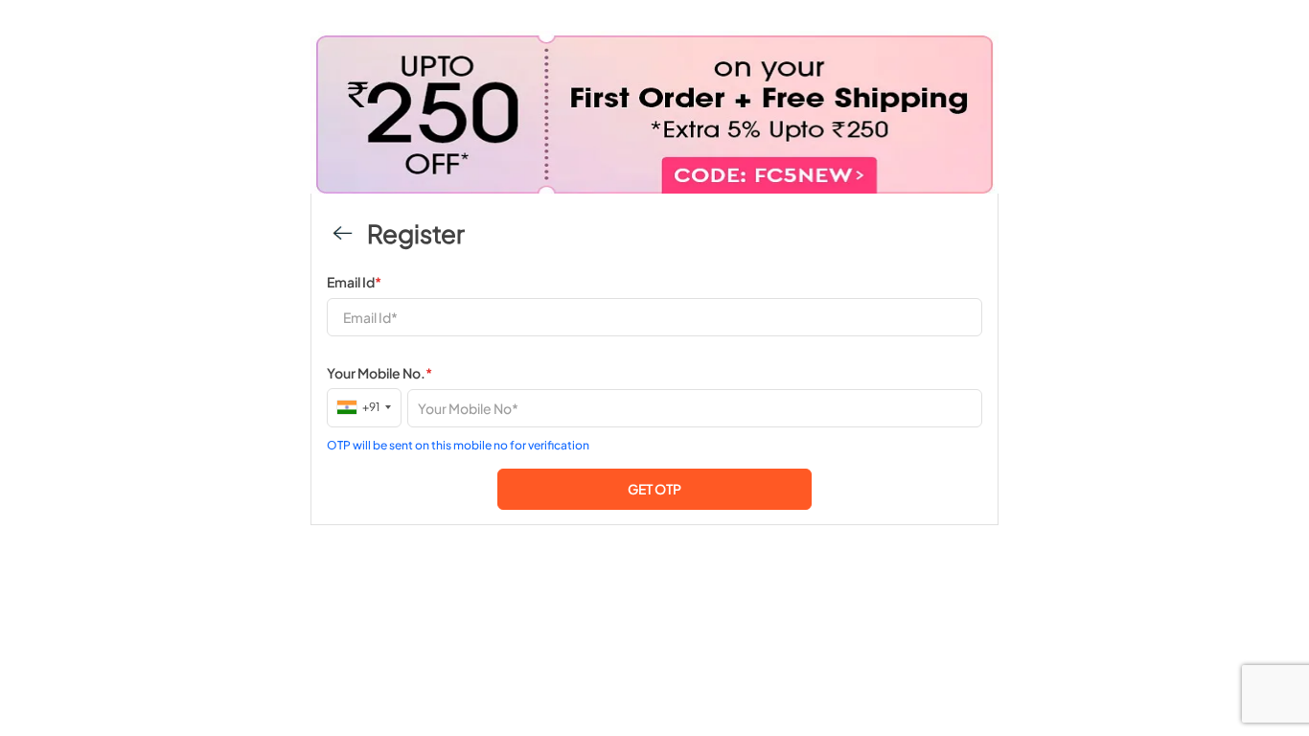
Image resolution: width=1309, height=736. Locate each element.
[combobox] (365, 407)
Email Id (354, 281)
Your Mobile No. (379, 372)
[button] (654, 489)
